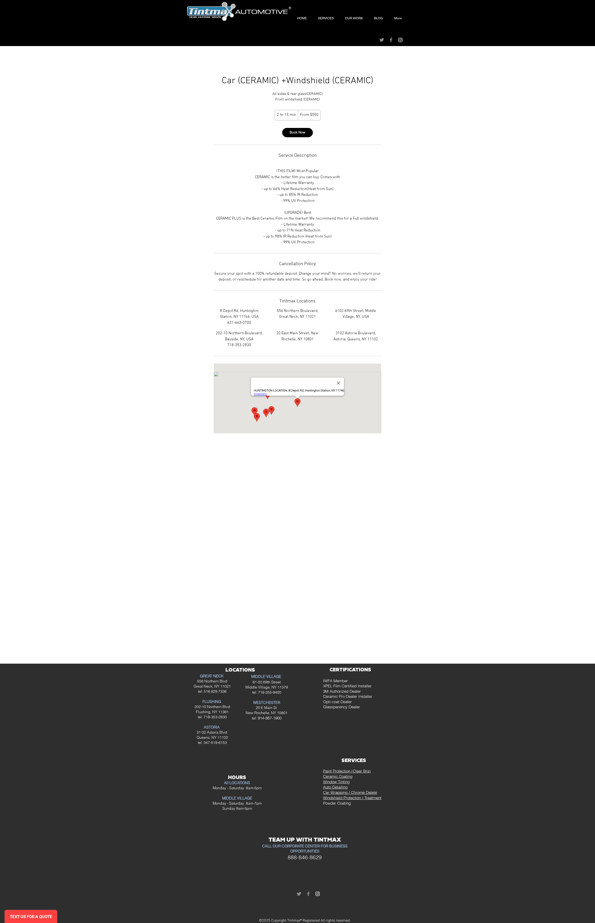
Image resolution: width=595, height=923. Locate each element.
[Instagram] (400, 40)
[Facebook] (391, 40)
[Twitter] (382, 40)
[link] (297, 132)
